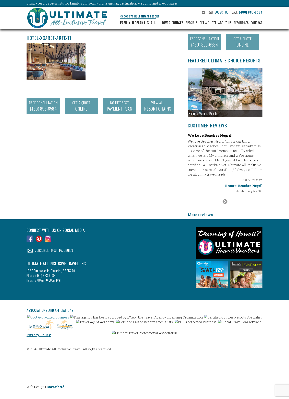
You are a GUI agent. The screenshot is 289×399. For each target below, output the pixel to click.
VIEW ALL (157, 106)
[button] (225, 92)
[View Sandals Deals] (246, 288)
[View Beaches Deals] (212, 288)
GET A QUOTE (81, 106)
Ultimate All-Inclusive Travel (69, 18)
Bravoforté (55, 387)
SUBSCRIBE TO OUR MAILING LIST (55, 250)
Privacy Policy (39, 335)
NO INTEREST (119, 106)
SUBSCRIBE (221, 12)
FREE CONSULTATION (43, 106)
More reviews (200, 214)
